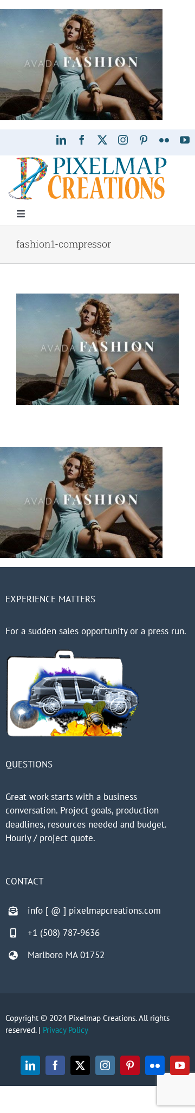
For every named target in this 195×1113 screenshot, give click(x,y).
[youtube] (185, 140)
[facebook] (82, 140)
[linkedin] (61, 140)
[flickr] (164, 140)
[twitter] (102, 140)
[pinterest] (143, 140)
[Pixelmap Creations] (87, 160)
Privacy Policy (65, 1030)
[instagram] (123, 140)
